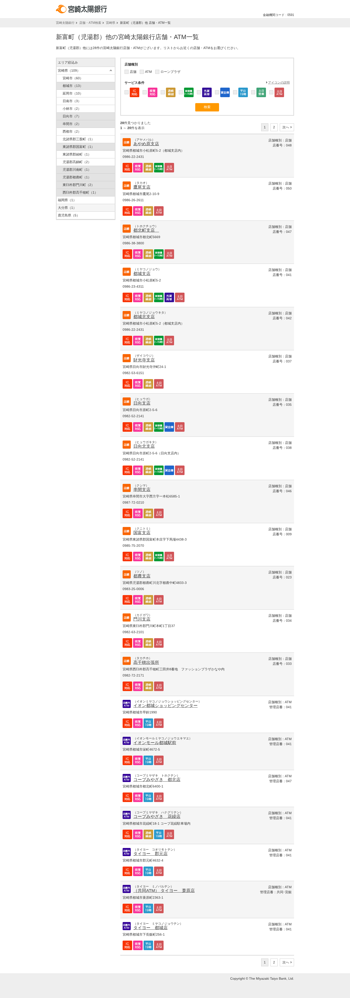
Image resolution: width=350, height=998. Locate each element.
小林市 (72, 108)
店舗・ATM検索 (90, 23)
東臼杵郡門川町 (79, 185)
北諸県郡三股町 (79, 139)
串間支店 (141, 489)
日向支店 (141, 403)
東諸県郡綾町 (77, 154)
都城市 (73, 86)
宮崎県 (110, 23)
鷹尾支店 (141, 187)
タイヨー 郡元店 (150, 853)
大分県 (67, 208)
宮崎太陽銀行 (65, 23)
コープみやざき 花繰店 (156, 816)
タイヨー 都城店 (150, 927)
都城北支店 (144, 316)
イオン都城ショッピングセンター (165, 705)
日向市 (72, 116)
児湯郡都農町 (77, 177)
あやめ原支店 (146, 143)
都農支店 (141, 576)
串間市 (72, 124)
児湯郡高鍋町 (77, 162)
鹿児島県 (69, 215)
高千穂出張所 (146, 662)
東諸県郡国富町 (79, 147)
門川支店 (141, 619)
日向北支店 (144, 446)
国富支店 (141, 532)
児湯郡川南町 (77, 169)
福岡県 (67, 200)
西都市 (72, 131)
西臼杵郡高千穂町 (80, 192)
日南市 (72, 101)
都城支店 (141, 273)
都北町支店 (146, 230)
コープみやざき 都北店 (156, 779)
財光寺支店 (144, 360)
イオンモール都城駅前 (154, 742)
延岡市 (73, 93)
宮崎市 (73, 78)
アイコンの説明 (279, 82)
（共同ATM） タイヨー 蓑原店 (164, 890)
